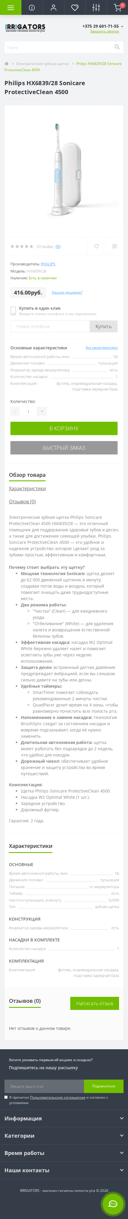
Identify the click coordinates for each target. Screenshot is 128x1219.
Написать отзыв (94, 1003)
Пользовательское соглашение (57, 1097)
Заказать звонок (104, 31)
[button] (53, 7)
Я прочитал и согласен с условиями (58, 1100)
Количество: (23, 401)
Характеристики (27, 488)
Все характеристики (102, 347)
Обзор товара (27, 474)
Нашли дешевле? (67, 292)
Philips (48, 264)
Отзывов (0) (22, 501)
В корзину (64, 428)
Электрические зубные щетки (42, 63)
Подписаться (103, 1086)
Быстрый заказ (64, 447)
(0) (58, 246)
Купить (104, 326)
